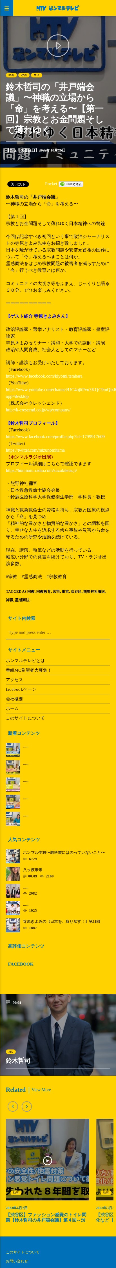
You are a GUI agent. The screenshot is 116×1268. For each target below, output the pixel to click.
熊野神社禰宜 (94, 591)
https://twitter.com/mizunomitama (35, 450)
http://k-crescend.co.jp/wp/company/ (38, 409)
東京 (65, 591)
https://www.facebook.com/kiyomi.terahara (44, 376)
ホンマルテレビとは (25, 660)
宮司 (56, 591)
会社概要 (14, 699)
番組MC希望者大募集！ (29, 670)
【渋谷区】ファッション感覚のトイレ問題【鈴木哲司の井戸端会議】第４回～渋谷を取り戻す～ (46, 1220)
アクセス (14, 680)
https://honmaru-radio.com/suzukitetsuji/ (41, 470)
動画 (11, 75)
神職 (9, 600)
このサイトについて (25, 718)
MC (10, 1051)
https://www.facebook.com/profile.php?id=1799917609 (55, 436)
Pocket (51, 183)
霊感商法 (22, 600)
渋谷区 (76, 591)
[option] (48, 1173)
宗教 (31, 591)
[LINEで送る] (71, 183)
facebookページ (21, 689)
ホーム (12, 708)
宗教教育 (43, 591)
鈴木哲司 (18, 1060)
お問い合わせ (17, 1261)
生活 (36, 75)
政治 (24, 75)
